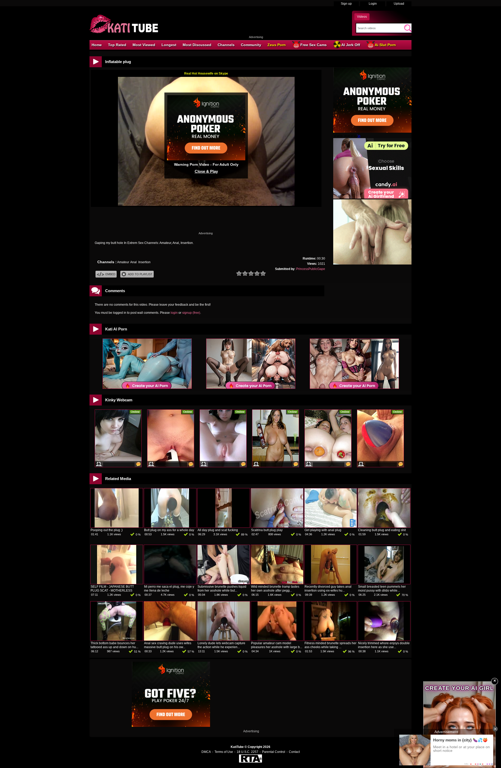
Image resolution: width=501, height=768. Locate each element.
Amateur (123, 262)
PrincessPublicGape (310, 269)
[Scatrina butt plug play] (277, 526)
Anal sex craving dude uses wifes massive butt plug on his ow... (167, 645)
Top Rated (117, 45)
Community (251, 45)
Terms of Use (223, 752)
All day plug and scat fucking (218, 530)
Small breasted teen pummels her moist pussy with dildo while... (382, 588)
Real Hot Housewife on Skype (206, 73)
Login (373, 3)
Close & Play (206, 171)
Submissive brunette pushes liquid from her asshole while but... (222, 588)
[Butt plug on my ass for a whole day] (170, 526)
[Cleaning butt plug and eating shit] (384, 526)
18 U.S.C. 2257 (247, 752)
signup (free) (191, 313)
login (174, 313)
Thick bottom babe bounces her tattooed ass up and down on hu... (114, 645)
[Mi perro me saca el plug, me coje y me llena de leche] (170, 583)
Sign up (346, 3)
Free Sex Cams (313, 45)
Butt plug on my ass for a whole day (169, 530)
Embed (110, 274)
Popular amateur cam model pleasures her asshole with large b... (276, 645)
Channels (226, 45)
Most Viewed (144, 45)
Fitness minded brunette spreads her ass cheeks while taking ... (330, 645)
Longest (169, 45)
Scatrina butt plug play (267, 530)
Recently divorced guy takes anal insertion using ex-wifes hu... (328, 588)
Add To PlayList (140, 274)
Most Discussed (197, 45)
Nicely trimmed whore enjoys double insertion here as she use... (384, 645)
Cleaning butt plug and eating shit (382, 530)
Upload (399, 3)
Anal (133, 262)
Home (97, 45)
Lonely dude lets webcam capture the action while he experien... (221, 645)
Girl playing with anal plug (323, 530)
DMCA (206, 752)
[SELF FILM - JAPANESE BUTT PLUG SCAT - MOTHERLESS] (117, 583)
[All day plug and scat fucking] (224, 526)
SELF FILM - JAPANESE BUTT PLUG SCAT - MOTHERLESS (112, 588)
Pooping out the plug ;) (107, 530)
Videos (362, 17)
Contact (294, 752)
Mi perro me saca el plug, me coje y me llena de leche (169, 588)
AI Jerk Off (350, 45)
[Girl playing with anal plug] (331, 526)
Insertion (144, 262)
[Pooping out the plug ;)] (117, 526)
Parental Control (273, 752)
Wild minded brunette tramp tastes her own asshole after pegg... (275, 588)
